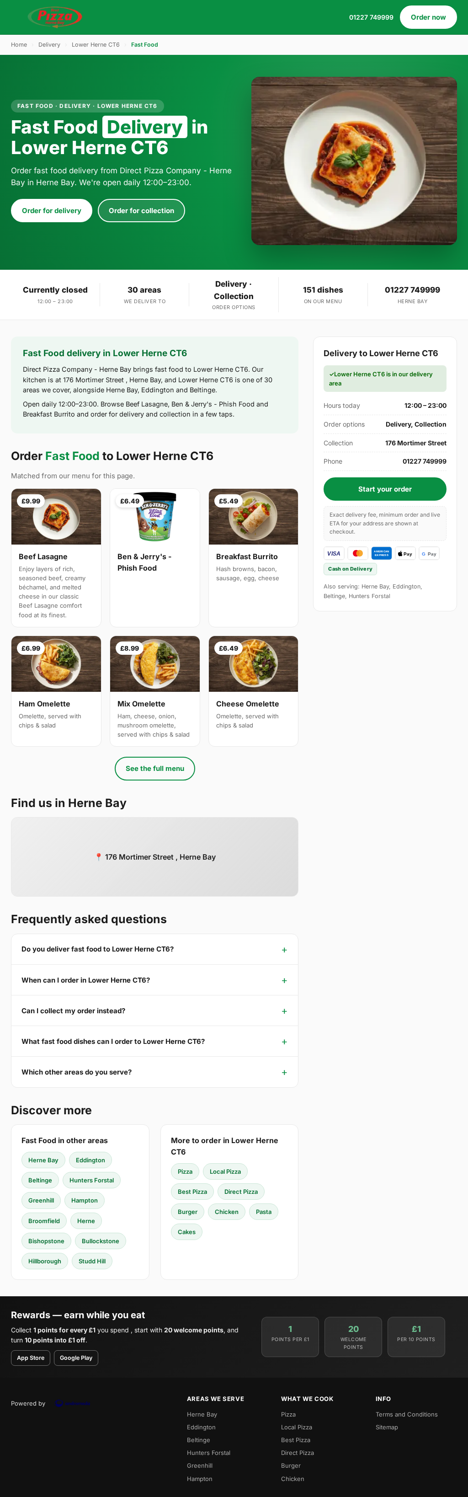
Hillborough (44, 1261)
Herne (86, 1220)
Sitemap (387, 1427)
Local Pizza (225, 1171)
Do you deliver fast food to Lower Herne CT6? (97, 949)
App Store (30, 1357)
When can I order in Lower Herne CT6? (85, 980)
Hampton (84, 1200)
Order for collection (141, 210)
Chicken (227, 1211)
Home (19, 44)
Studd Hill (92, 1261)
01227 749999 (371, 17)
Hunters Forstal (91, 1180)
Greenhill (41, 1200)
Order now (428, 17)
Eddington (90, 1160)
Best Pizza (192, 1191)
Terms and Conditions (407, 1414)
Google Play (76, 1357)
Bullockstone (100, 1241)
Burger (187, 1211)
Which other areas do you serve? (76, 1072)
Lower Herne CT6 (96, 44)
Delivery (49, 44)
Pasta (263, 1211)
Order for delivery (51, 210)
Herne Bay (43, 1160)
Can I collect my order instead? (73, 1010)
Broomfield (44, 1220)
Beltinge (40, 1180)
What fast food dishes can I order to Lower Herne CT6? (113, 1041)
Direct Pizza (241, 1191)
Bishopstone (46, 1241)
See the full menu (155, 768)
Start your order (385, 489)
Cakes (187, 1231)
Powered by (28, 1403)
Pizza (185, 1171)
